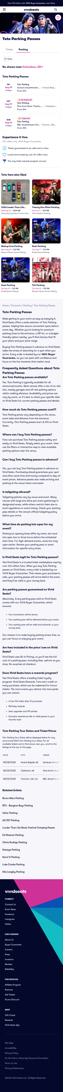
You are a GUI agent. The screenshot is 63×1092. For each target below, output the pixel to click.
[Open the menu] (4, 9)
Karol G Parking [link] (11, 857)
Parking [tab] (23, 49)
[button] (7, 58)
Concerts (16, 305)
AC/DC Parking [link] (10, 820)
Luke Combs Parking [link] (13, 864)
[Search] (55, 9)
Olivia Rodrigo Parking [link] (14, 842)
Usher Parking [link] (9, 813)
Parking (27, 305)
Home (5, 305)
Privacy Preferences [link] (14, 1068)
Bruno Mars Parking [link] (13, 798)
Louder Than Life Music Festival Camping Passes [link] (28, 827)
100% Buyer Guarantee (35, 3)
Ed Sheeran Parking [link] (13, 835)
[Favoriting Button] (58, 17)
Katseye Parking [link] (11, 849)
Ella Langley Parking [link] (13, 872)
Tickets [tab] (9, 49)
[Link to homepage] (31, 9)
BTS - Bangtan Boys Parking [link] (17, 805)
